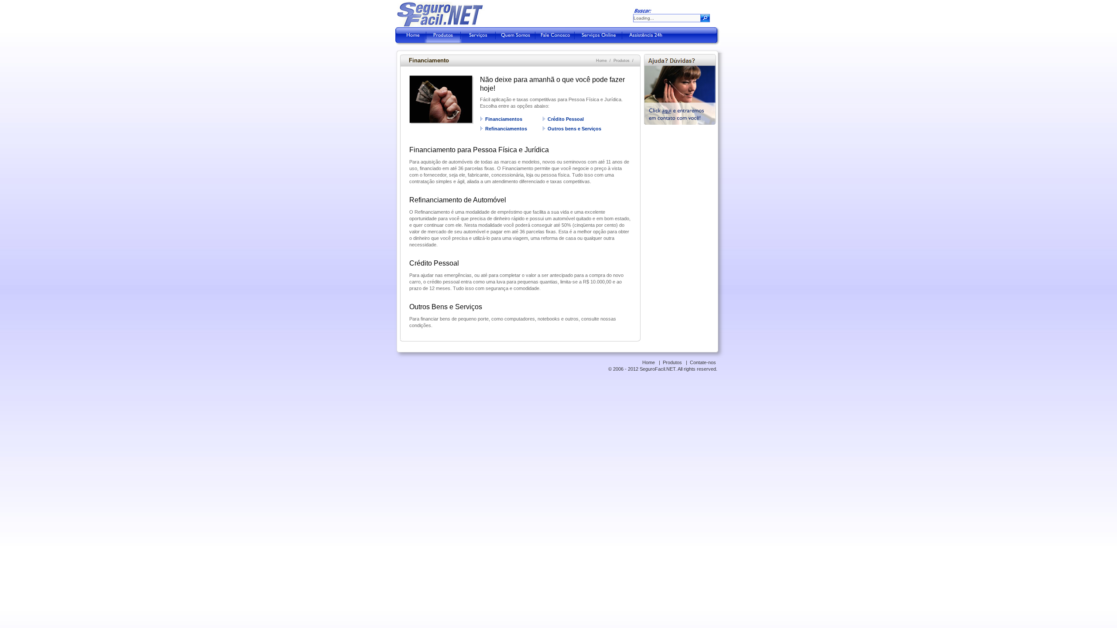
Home (601, 60)
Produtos (621, 60)
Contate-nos (703, 362)
